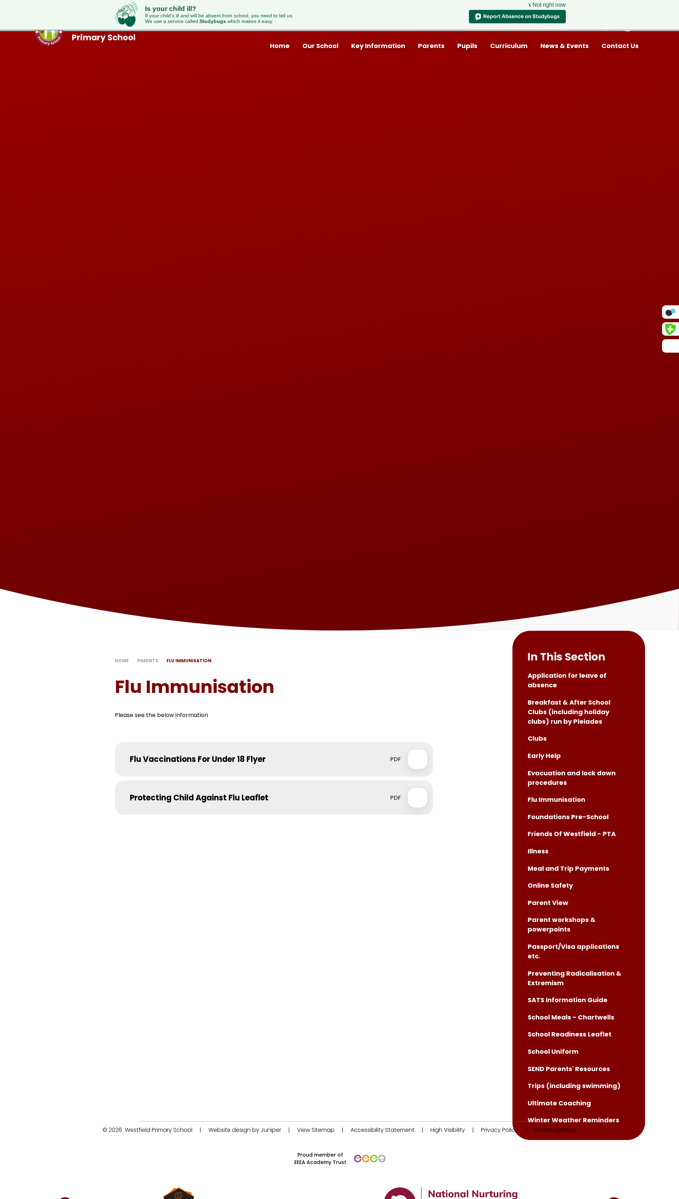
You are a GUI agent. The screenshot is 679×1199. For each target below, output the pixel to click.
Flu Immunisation (189, 661)
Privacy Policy (499, 1130)
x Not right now (547, 5)
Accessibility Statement (382, 1130)
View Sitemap (316, 1130)
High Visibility (447, 1130)
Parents (147, 661)
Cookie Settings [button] (555, 1130)
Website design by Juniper (244, 1130)
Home (122, 661)
